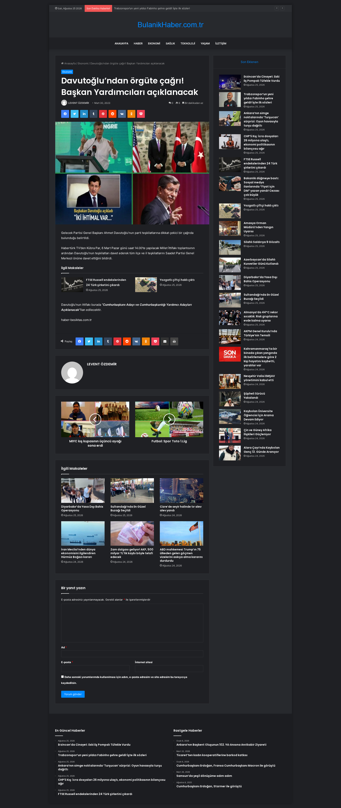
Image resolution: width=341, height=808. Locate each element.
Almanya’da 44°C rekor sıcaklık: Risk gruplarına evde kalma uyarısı (261, 316)
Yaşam (205, 43)
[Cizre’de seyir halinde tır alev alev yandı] (181, 490)
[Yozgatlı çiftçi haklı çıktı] (146, 284)
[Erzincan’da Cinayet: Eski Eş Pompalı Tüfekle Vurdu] (230, 82)
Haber (138, 43)
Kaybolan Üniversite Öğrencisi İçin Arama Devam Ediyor (259, 415)
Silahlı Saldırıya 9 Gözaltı (262, 242)
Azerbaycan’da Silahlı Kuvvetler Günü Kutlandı (261, 262)
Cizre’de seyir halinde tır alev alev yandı (180, 508)
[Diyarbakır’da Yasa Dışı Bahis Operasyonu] (83, 490)
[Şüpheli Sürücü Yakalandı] (230, 399)
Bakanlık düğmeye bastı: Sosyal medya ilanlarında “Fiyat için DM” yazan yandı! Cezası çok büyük (261, 186)
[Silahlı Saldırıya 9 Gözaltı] (230, 247)
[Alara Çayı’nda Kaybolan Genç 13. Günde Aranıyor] (230, 453)
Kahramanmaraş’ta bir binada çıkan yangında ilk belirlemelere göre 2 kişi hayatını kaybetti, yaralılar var (260, 357)
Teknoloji (188, 43)
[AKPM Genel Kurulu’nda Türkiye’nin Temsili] (230, 336)
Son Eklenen (249, 62)
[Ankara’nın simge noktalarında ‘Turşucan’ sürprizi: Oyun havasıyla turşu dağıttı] (230, 118)
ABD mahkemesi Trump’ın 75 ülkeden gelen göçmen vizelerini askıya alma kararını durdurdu (181, 555)
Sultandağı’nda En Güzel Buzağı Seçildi (128, 508)
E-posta (67, 662)
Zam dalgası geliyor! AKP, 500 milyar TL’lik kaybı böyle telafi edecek (132, 553)
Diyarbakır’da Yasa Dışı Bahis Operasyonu (82, 508)
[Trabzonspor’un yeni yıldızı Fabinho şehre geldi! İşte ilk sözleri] (230, 99)
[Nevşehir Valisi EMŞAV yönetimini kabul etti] (230, 381)
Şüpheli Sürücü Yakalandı (254, 396)
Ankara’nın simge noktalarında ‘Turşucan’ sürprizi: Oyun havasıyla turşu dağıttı (161, 8)
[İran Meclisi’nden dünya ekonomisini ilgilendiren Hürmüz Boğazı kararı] (83, 533)
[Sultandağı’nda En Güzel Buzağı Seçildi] (132, 490)
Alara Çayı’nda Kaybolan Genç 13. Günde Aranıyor (262, 450)
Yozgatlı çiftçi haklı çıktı (177, 280)
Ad (64, 647)
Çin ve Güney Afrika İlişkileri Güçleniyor (258, 432)
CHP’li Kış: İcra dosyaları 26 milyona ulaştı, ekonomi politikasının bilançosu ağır (261, 142)
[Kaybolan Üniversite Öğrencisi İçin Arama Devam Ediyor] (230, 416)
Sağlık (170, 43)
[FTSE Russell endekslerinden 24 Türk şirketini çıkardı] (72, 284)
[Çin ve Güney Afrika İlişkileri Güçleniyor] (230, 435)
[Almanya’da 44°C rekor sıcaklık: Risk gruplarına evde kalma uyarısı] (230, 317)
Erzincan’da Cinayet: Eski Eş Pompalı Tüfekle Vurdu (262, 79)
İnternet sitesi (144, 662)
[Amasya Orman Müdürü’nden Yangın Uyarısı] (230, 228)
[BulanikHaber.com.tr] (170, 25)
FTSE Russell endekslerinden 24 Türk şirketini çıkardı (260, 163)
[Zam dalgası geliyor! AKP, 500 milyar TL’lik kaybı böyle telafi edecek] (132, 533)
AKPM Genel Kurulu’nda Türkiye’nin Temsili (260, 333)
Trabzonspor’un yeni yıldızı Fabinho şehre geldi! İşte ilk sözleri (259, 98)
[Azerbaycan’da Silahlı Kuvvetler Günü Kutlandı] (230, 265)
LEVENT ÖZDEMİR (78, 102)
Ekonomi (154, 43)
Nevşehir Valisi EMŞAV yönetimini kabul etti (259, 378)
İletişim (220, 43)
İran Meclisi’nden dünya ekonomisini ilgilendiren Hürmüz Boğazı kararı (78, 553)
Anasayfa (121, 43)
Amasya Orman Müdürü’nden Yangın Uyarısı (258, 227)
